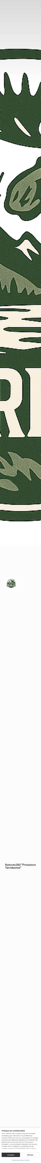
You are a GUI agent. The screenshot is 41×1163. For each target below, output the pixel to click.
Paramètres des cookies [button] (20, 1160)
